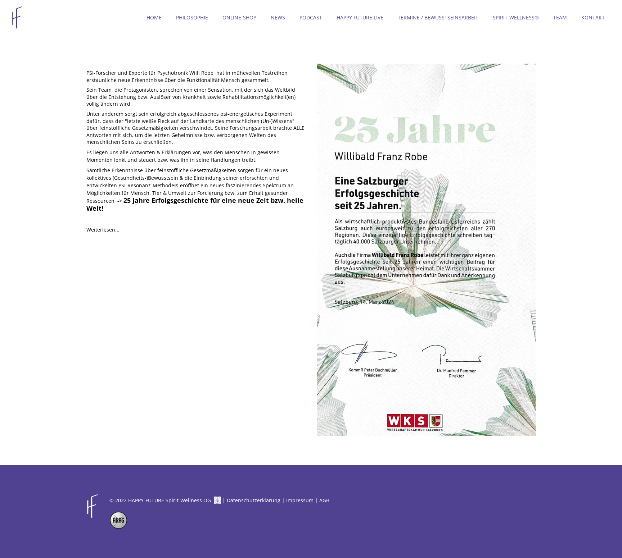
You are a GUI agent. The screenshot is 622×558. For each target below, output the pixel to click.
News (278, 17)
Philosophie (192, 17)
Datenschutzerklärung (253, 500)
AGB (324, 500)
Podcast (310, 17)
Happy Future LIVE (360, 17)
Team (560, 17)
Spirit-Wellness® (516, 17)
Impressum (300, 500)
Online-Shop (239, 17)
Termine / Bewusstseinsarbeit (438, 17)
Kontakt (593, 17)
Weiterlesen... (103, 229)
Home (154, 17)
